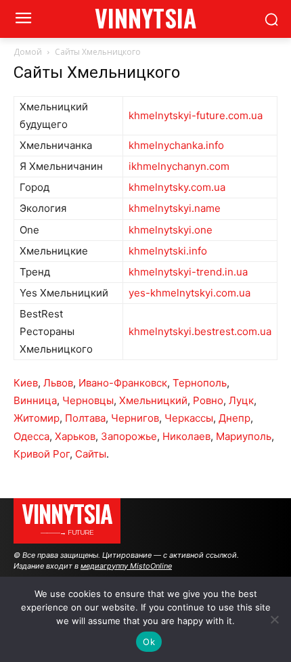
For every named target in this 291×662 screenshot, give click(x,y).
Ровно (208, 400)
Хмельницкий (153, 400)
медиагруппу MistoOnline (126, 566)
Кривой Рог (42, 453)
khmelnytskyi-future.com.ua (196, 115)
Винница (35, 400)
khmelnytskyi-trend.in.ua (188, 271)
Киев (26, 382)
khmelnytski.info (168, 250)
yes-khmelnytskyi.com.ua (189, 292)
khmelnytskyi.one (170, 229)
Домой (28, 52)
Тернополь (200, 382)
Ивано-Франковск (123, 382)
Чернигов (135, 418)
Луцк (241, 400)
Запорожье (129, 436)
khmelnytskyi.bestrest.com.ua (200, 331)
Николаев (186, 436)
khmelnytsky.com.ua (177, 187)
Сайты (90, 453)
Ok (149, 641)
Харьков (75, 436)
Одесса (31, 436)
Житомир (37, 418)
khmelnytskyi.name (175, 208)
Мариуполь (243, 436)
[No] (274, 619)
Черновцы (88, 400)
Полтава (85, 418)
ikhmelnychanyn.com (179, 166)
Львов (58, 382)
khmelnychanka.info (176, 145)
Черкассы (188, 418)
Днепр (234, 418)
